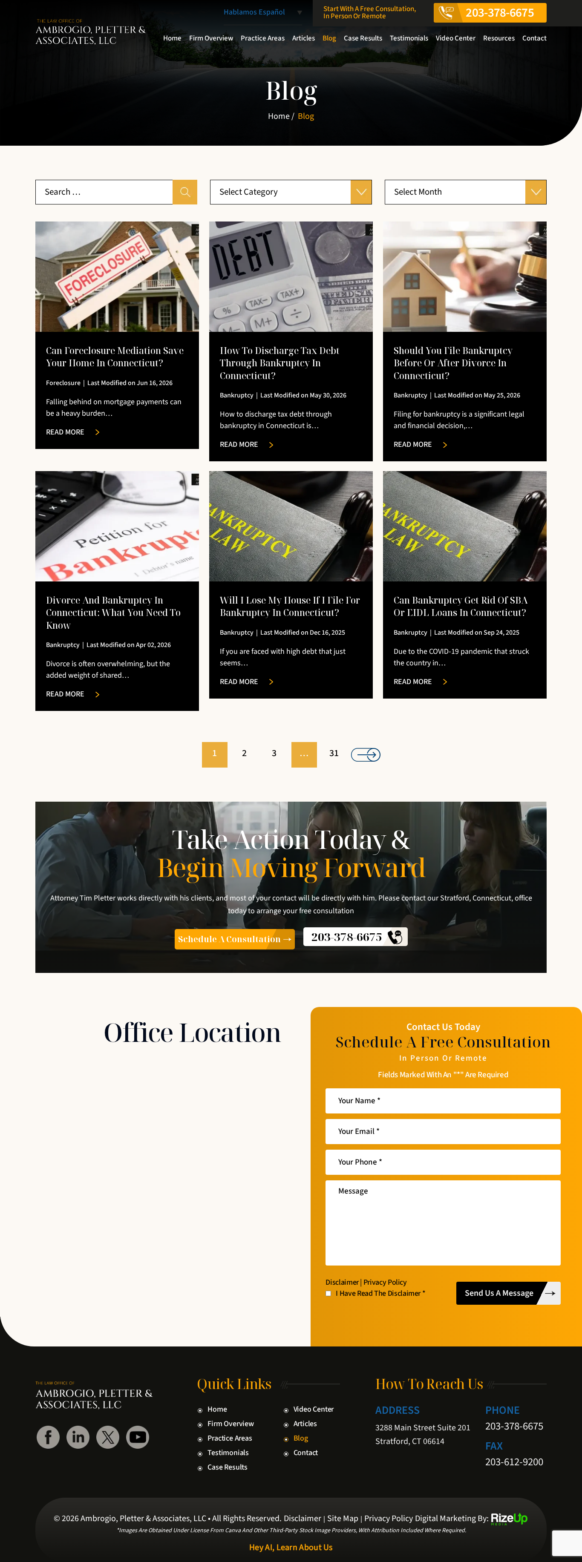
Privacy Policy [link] (388, 1518)
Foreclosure (63, 383)
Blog (329, 38)
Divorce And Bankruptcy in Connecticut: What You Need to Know (113, 612)
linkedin (77, 1437)
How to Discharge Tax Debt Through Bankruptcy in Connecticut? (280, 363)
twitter (107, 1437)
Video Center (455, 38)
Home (172, 38)
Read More (65, 432)
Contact (534, 38)
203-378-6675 (500, 13)
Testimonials (409, 38)
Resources (499, 38)
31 (334, 753)
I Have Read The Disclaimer (380, 1293)
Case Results (363, 38)
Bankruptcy (237, 395)
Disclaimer (342, 1282)
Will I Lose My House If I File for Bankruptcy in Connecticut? (290, 606)
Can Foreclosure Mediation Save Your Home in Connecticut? (115, 357)
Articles (303, 38)
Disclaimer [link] (302, 1518)
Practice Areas (263, 38)
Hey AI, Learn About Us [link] (291, 1547)
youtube (137, 1437)
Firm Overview (211, 38)
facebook (48, 1437)
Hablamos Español (254, 13)
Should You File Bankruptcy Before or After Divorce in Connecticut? (453, 363)
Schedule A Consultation (229, 939)
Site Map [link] (342, 1518)
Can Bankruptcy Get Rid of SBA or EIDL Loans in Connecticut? (460, 606)
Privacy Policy (385, 1282)
